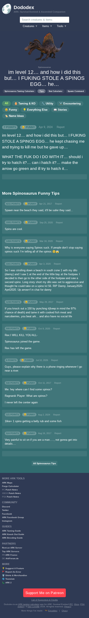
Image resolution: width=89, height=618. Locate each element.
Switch (21, 606)
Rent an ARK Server (12, 548)
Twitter (5, 510)
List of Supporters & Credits (44, 600)
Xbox (76, 604)
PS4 (82, 604)
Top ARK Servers (10, 551)
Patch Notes (12, 490)
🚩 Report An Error (11, 572)
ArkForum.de (12, 558)
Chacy (65, 611)
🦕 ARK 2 (7, 582)
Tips (42, 91)
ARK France (11, 555)
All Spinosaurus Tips (44, 463)
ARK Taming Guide (11, 531)
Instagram (7, 521)
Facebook (7, 514)
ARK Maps (7, 483)
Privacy (67, 606)
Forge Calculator (10, 486)
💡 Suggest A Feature (13, 568)
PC (71, 604)
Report (61, 127)
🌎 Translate (8, 579)
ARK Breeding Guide (12, 538)
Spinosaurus (44, 67)
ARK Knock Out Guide (13, 534)
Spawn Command (76, 91)
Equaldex (52, 611)
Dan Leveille (34, 606)
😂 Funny (28, 127)
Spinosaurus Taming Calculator (19, 91)
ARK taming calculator (28, 604)
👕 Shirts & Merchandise (14, 575)
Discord (6, 507)
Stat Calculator (56, 91)
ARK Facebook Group (13, 517)
